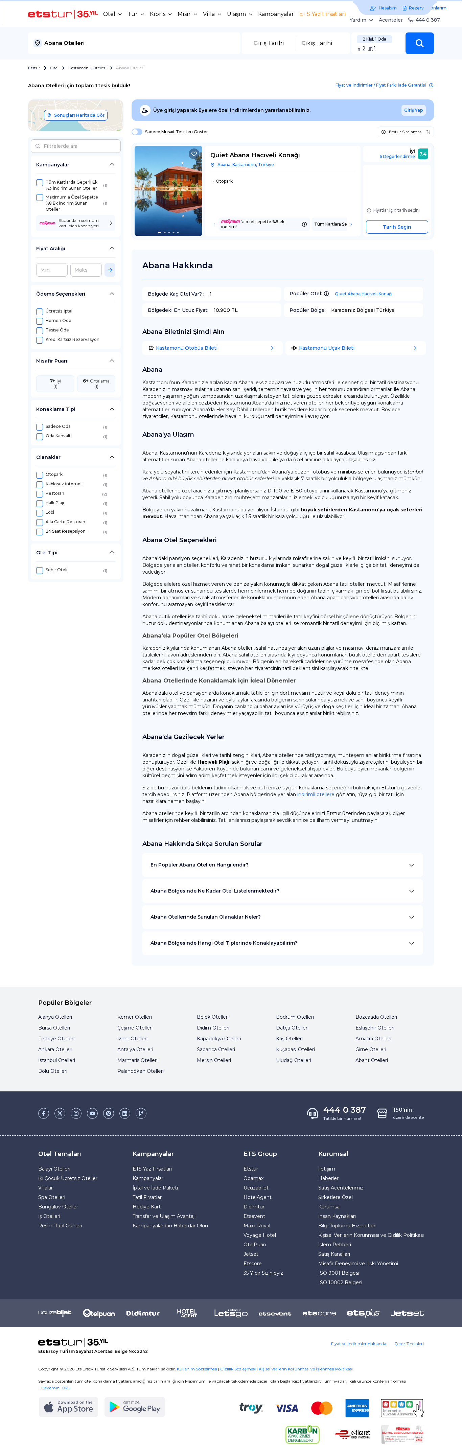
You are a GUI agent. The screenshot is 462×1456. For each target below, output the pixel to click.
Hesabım (388, 7)
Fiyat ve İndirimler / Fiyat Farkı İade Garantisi (381, 85)
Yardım (358, 20)
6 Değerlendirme (397, 156)
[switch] (135, 132)
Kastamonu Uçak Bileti (326, 348)
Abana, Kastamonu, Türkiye (245, 164)
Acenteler (391, 20)
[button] (420, 43)
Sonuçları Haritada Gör (79, 115)
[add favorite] (194, 153)
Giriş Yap (413, 110)
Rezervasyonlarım (427, 7)
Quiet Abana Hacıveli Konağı (364, 293)
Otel (54, 67)
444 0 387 (428, 20)
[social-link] (43, 1113)
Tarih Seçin (397, 227)
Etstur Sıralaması (405, 131)
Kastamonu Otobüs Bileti (186, 348)
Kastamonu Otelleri (87, 67)
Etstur (34, 67)
